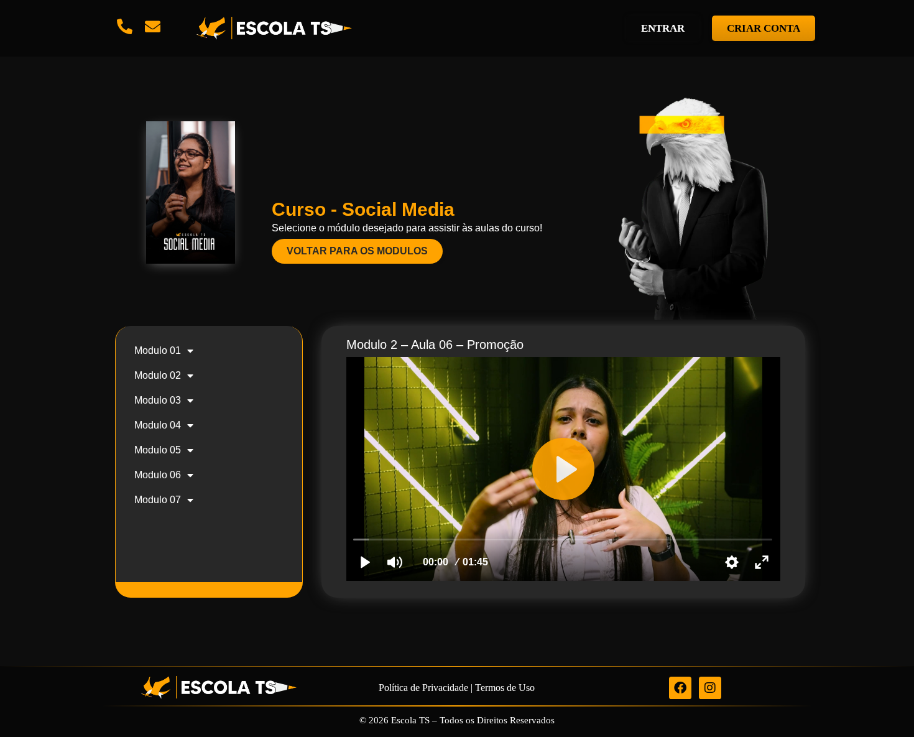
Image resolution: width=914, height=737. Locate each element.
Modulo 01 (157, 350)
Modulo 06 (157, 475)
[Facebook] (680, 688)
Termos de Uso (505, 687)
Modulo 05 (157, 450)
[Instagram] (710, 688)
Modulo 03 (157, 400)
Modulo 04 (157, 425)
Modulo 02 (157, 375)
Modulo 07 (157, 499)
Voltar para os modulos (357, 251)
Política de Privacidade (423, 687)
